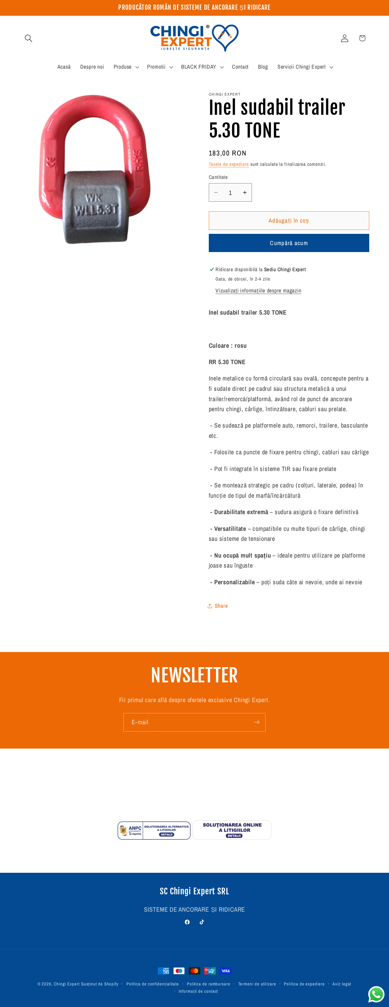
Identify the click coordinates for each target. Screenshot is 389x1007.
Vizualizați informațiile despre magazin (258, 290)
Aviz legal (341, 984)
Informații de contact (198, 991)
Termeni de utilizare (257, 984)
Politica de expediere (304, 984)
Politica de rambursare (208, 984)
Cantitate (218, 177)
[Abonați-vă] (256, 722)
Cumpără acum (289, 243)
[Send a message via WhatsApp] (376, 994)
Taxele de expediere (229, 164)
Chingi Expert (67, 984)
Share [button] (221, 605)
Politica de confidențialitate (152, 984)
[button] (28, 38)
